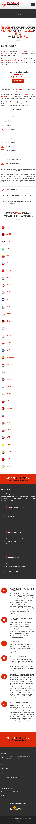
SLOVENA (8, 437)
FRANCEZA (8, 314)
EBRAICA (8, 292)
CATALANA (8, 256)
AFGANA (8, 227)
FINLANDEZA (9, 306)
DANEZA (8, 285)
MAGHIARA (9, 364)
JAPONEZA (8, 343)
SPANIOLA (8, 444)
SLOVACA (8, 430)
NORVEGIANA (9, 379)
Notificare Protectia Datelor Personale (12, 792)
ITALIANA (8, 336)
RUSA (7, 415)
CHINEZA (8, 270)
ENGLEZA (8, 299)
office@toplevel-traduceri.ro (18, 480)
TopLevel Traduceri (17, 818)
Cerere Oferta (19, 519)
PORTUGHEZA (9, 408)
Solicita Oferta (18, 81)
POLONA (8, 401)
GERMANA (8, 321)
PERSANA (8, 393)
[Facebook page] (18, 821)
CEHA (7, 263)
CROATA (8, 277)
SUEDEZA (8, 452)
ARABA (8, 241)
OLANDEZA (9, 386)
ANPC (3, 795)
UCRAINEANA (9, 466)
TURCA (8, 459)
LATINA (8, 350)
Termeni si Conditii (6, 788)
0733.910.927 (21, 478)
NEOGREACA (9, 372)
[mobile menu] (33, 4)
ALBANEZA (8, 234)
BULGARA (8, 248)
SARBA (8, 423)
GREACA (8, 328)
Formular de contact (11, 777)
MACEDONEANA (10, 357)
